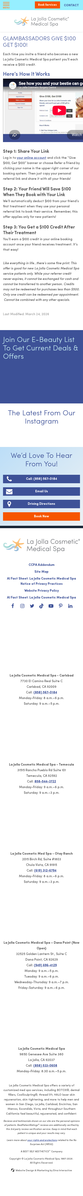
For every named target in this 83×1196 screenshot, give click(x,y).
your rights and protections (42, 1140)
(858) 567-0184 (45, 692)
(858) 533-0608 (45, 1065)
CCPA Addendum (42, 565)
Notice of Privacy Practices (42, 584)
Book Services (47, 4)
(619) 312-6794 (45, 870)
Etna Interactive (62, 1170)
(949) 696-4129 (45, 965)
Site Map (41, 572)
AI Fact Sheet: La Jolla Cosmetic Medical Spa (41, 578)
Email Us (41, 491)
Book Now (41, 516)
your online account (31, 158)
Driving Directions (41, 504)
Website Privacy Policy (41, 590)
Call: (41, 479)
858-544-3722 (45, 781)
